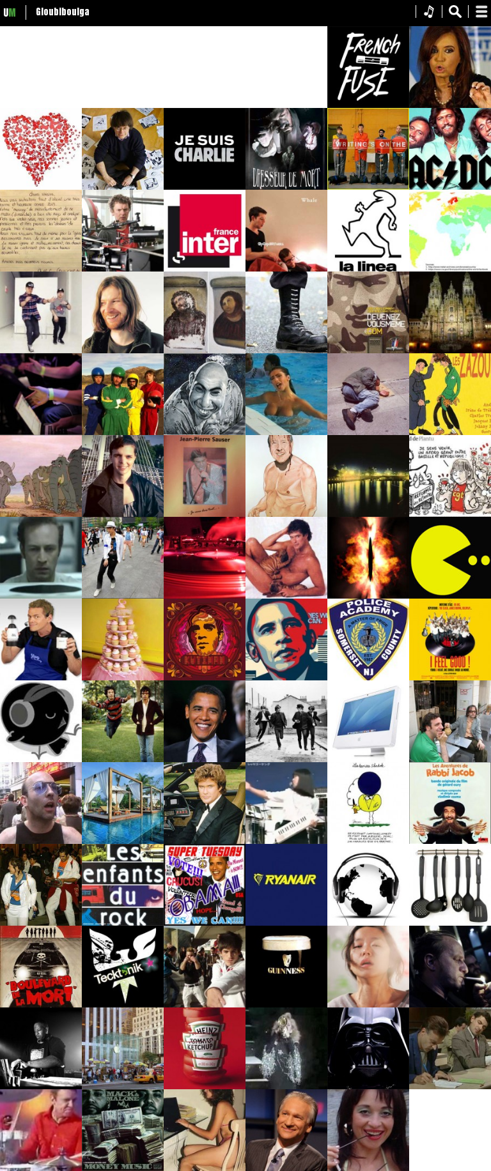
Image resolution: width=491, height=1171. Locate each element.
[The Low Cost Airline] (286, 923)
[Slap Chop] (41, 677)
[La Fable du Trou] (41, 596)
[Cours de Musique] (205, 677)
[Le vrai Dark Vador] (368, 1086)
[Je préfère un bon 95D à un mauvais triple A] (286, 432)
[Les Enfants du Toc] (123, 923)
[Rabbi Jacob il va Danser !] (450, 841)
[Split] (123, 514)
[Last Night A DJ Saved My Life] (205, 596)
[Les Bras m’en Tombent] (41, 1004)
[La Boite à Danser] (41, 350)
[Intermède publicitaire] (368, 105)
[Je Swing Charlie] (123, 187)
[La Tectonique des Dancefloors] (205, 1004)
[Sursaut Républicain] (286, 350)
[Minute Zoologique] (286, 268)
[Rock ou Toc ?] (41, 841)
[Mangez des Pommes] (123, 1086)
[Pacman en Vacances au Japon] (450, 596)
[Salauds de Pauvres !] (368, 432)
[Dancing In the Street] (123, 596)
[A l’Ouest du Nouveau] (205, 759)
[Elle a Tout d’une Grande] (368, 923)
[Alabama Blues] (368, 1004)
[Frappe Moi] (41, 432)
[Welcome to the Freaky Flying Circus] (205, 432)
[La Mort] (450, 1004)
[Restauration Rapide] (205, 350)
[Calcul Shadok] (368, 841)
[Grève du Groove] (450, 514)
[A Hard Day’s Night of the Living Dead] (286, 759)
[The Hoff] (205, 841)
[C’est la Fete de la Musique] (205, 514)
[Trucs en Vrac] (450, 759)
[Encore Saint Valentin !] (41, 187)
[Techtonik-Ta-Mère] (123, 1004)
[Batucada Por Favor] (41, 923)
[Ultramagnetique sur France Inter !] (205, 268)
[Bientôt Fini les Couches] (123, 677)
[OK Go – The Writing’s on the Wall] (368, 187)
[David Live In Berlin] (286, 596)
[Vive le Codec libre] (41, 759)
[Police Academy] (368, 677)
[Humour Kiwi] (123, 759)
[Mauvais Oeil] (368, 596)
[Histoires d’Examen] (450, 1086)
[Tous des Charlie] (205, 187)
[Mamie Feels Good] (450, 677)
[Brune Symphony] (286, 1004)
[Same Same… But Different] (123, 841)
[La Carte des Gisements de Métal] (450, 268)
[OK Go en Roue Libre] (123, 432)
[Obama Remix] (286, 677)
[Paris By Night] (368, 514)
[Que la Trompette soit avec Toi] (286, 1086)
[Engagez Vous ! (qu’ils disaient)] (368, 350)
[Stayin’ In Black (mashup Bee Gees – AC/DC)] (450, 187)
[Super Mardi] (205, 923)
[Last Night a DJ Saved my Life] (41, 1086)
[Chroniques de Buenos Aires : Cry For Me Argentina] (450, 105)
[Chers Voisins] (41, 268)
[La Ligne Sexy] (368, 268)
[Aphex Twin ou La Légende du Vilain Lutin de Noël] (123, 350)
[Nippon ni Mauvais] (286, 841)
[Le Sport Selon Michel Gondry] (123, 268)
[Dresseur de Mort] (286, 187)
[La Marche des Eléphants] (41, 514)
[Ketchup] (205, 1086)
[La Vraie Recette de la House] (450, 923)
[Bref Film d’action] (368, 759)
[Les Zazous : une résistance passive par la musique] (450, 432)
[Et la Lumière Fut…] (450, 350)
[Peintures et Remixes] (286, 514)
